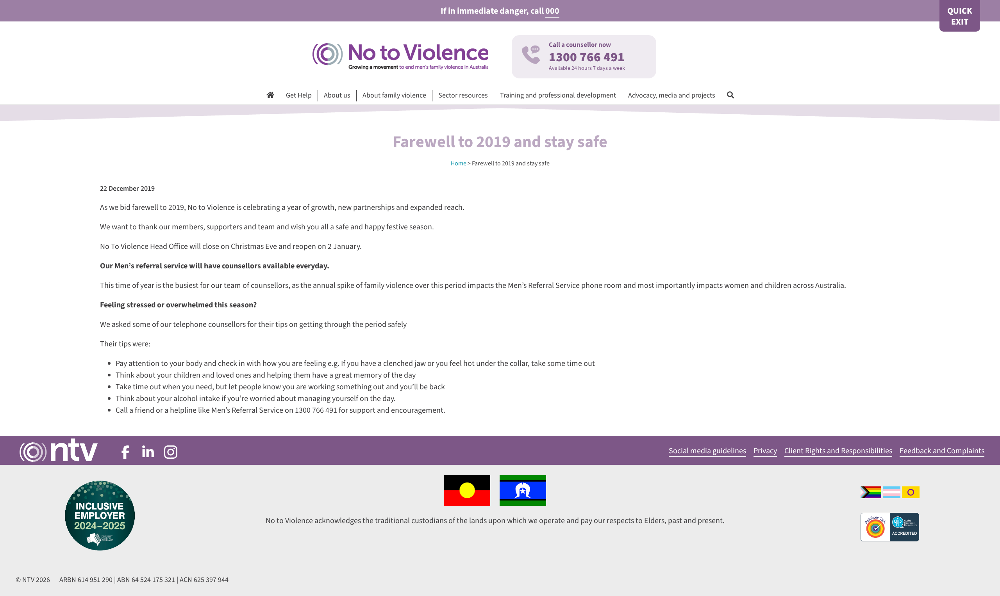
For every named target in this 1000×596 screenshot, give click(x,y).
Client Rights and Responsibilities (838, 450)
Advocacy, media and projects (671, 95)
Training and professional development (558, 95)
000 (552, 11)
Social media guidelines (707, 450)
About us (337, 95)
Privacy (765, 450)
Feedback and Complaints (942, 450)
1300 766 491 (587, 57)
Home (458, 163)
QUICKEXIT (959, 16)
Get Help (299, 95)
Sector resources (463, 95)
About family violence (394, 95)
